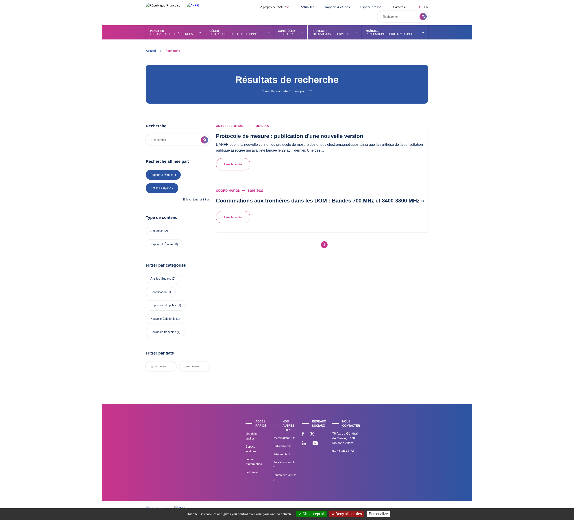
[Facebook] (303, 434)
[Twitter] (312, 434)
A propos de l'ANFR (273, 7)
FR (418, 7)
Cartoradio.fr (281, 446)
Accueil (151, 50)
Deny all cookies (348, 514)
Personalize (378, 514)
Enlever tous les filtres (196, 199)
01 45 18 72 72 (343, 451)
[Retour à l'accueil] (193, 5)
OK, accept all (313, 514)
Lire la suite (233, 164)
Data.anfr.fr (280, 454)
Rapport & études (337, 7)
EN (426, 7)
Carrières (399, 7)
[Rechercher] (423, 16)
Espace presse (370, 7)
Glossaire (252, 472)
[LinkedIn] (304, 444)
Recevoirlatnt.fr (283, 438)
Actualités (307, 7)
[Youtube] (315, 444)
